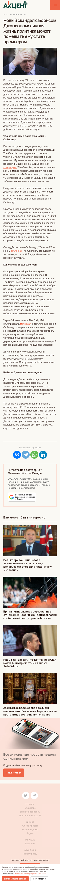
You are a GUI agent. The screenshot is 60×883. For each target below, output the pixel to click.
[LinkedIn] (43, 455)
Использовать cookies (15, 879)
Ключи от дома (30, 829)
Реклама (30, 839)
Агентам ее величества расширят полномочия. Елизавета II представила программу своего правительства (30, 711)
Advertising (30, 849)
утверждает (10, 167)
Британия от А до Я (30, 815)
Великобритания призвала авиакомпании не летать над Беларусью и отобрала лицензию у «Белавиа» (27, 565)
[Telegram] (26, 455)
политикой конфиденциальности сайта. (31, 873)
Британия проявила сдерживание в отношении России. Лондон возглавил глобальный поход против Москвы (30, 615)
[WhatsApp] (34, 455)
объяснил (16, 250)
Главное (30, 804)
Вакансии (30, 843)
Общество (30, 807)
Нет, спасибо (39, 879)
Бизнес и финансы (30, 811)
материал (25, 323)
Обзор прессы (30, 825)
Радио (30, 833)
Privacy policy (30, 853)
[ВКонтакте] (17, 455)
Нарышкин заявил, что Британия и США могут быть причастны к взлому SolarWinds (29, 663)
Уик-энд (30, 821)
